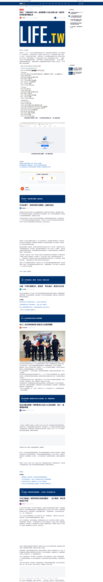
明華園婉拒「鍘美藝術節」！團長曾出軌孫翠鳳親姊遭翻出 (35, 507)
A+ (57, 17)
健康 (49, 3)
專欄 (59, 3)
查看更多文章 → (27, 189)
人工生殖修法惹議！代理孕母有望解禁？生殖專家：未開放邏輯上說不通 (35, 166)
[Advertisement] (42, 232)
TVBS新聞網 (27, 309)
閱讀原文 (21, 502)
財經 (53, 3)
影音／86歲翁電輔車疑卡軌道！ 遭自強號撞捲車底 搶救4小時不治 (34, 307)
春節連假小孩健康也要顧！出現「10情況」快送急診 (31, 163)
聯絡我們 (82, 0)
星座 (68, 3)
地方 (62, 3)
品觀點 (24, 271)
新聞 (43, 3)
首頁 (40, 3)
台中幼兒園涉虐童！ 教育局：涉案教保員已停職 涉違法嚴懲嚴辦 (36, 510)
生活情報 (26, 6)
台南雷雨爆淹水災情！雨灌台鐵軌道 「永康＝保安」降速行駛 (33, 304)
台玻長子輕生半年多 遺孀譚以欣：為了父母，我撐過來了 (34, 512)
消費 (56, 3)
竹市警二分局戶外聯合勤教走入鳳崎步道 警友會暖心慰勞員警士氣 (36, 514)
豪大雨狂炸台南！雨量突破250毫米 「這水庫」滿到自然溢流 (33, 301)
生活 (46, 3)
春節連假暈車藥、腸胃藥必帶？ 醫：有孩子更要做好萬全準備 (33, 165)
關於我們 (78, 0)
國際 (65, 3)
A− (53, 17)
